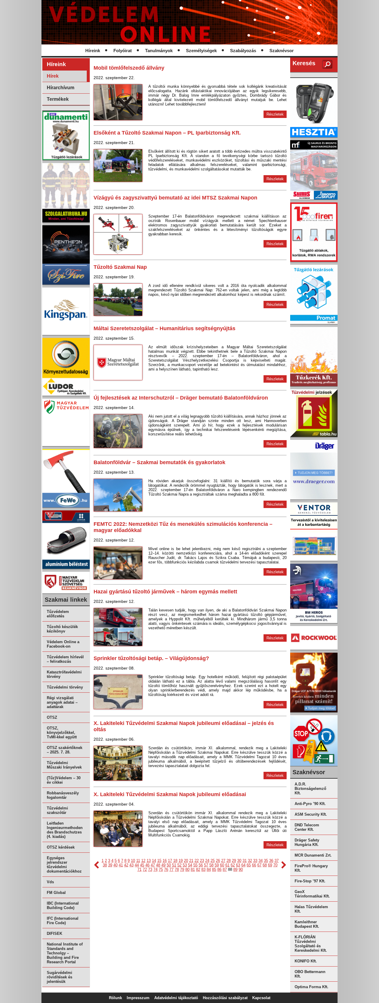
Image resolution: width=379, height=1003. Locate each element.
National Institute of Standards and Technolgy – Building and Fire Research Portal (65, 953)
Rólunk (115, 998)
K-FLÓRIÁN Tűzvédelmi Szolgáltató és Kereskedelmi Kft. (311, 944)
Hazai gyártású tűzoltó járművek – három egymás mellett (165, 592)
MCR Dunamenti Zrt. (313, 855)
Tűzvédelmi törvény (65, 687)
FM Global (56, 892)
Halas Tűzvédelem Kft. (311, 909)
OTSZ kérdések (61, 847)
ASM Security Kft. (311, 814)
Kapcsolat (261, 998)
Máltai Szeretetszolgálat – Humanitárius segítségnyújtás (164, 328)
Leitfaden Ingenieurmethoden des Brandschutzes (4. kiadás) (65, 830)
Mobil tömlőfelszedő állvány (129, 68)
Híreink (92, 50)
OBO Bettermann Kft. (310, 974)
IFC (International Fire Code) (62, 920)
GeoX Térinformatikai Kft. (312, 893)
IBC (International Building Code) (63, 905)
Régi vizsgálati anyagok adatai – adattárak (62, 702)
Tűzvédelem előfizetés (58, 613)
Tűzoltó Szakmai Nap (120, 267)
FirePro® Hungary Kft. (311, 868)
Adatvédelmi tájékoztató (176, 998)
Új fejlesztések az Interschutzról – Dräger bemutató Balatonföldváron (181, 398)
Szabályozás (243, 50)
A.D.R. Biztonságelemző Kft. (310, 788)
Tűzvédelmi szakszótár (57, 810)
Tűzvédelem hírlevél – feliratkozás (65, 659)
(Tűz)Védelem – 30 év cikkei (64, 780)
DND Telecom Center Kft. (307, 827)
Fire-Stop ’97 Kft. (310, 881)
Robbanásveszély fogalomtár (63, 795)
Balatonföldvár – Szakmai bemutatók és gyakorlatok (159, 462)
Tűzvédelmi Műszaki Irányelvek (64, 765)
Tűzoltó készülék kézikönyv (62, 629)
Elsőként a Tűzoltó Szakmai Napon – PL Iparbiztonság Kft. (167, 133)
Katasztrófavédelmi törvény (64, 674)
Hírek (53, 76)
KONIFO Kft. (306, 961)
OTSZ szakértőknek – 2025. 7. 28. (64, 749)
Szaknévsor (281, 50)
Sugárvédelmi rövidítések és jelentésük (59, 977)
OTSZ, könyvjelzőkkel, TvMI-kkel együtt (62, 732)
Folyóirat (122, 50)
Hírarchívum (60, 87)
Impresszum (138, 998)
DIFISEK (54, 933)
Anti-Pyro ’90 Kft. (310, 803)
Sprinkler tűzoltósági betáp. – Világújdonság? (151, 658)
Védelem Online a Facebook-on (63, 644)
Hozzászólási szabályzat (225, 998)
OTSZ (52, 717)
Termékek (58, 99)
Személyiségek (201, 50)
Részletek (275, 114)
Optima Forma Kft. (311, 987)
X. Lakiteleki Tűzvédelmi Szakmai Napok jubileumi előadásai (170, 794)
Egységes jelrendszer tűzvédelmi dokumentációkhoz (64, 864)
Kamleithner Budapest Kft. (307, 924)
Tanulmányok (159, 50)
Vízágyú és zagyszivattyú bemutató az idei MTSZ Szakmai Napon (175, 198)
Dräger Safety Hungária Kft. (307, 842)
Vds (50, 882)
